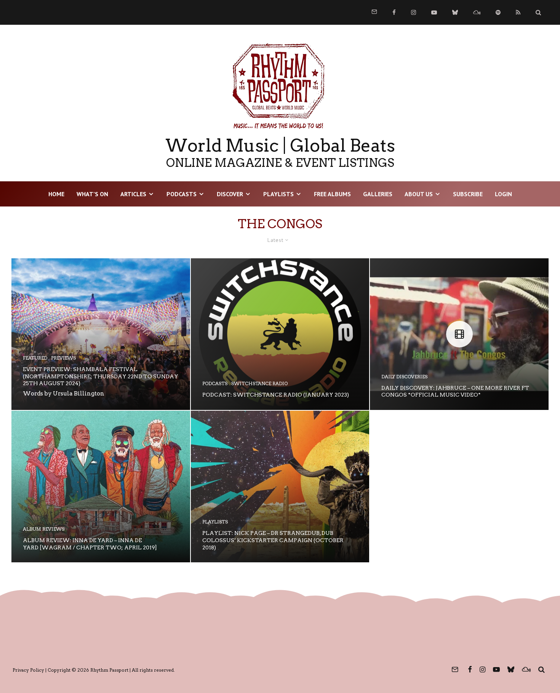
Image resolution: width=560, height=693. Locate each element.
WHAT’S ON (92, 194)
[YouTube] (434, 12)
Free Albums (332, 194)
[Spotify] (498, 12)
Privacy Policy (28, 670)
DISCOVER (230, 194)
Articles (133, 194)
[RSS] (518, 12)
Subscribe (468, 194)
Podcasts (181, 194)
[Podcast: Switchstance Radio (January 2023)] (280, 334)
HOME (56, 194)
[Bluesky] (455, 12)
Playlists (278, 194)
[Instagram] (413, 12)
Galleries (377, 194)
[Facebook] (394, 12)
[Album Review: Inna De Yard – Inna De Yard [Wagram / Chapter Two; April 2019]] (100, 486)
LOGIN (503, 194)
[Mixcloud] (477, 12)
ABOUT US (419, 194)
